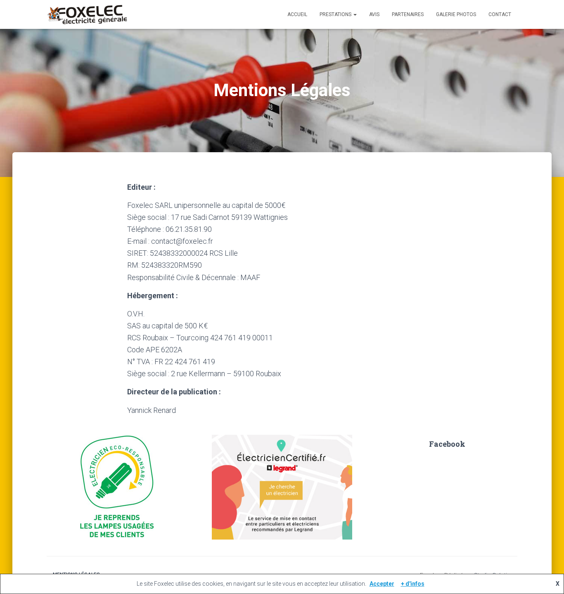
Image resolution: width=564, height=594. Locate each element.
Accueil (297, 14)
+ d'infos (412, 583)
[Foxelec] (87, 14)
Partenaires (408, 14)
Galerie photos (456, 14)
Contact (499, 14)
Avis (374, 14)
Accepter (382, 583)
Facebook (447, 444)
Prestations (336, 14)
